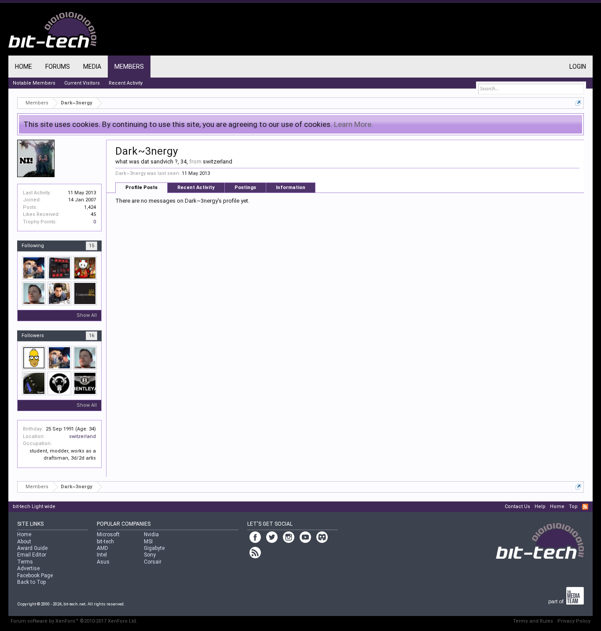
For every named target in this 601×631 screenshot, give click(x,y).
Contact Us (517, 506)
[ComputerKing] (85, 293)
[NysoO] (34, 383)
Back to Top (31, 582)
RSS (585, 507)
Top (573, 506)
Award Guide (32, 548)
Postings (245, 187)
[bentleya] (85, 383)
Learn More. (353, 124)
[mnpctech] (34, 268)
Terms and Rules (533, 621)
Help (540, 506)
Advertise (28, 568)
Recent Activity (196, 187)
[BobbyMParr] (85, 268)
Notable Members (34, 83)
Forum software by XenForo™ (74, 621)
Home (23, 66)
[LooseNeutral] (59, 383)
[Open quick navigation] (578, 103)
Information (290, 187)
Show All (87, 315)
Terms (25, 562)
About (24, 541)
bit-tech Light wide (34, 506)
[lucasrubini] (34, 358)
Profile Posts (141, 187)
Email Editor (31, 555)
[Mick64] (59, 268)
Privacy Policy (573, 621)
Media (92, 66)
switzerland (82, 436)
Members (129, 66)
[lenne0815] (34, 293)
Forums (57, 66)
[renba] (59, 293)
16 (91, 335)
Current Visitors (82, 83)
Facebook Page (35, 575)
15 (91, 246)
